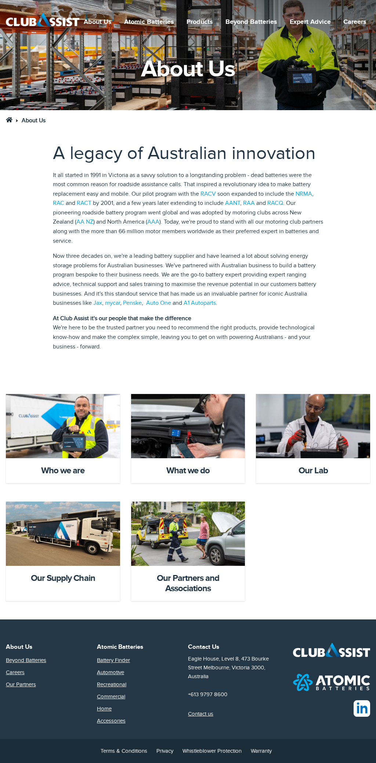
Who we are (62, 470)
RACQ (275, 203)
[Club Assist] (42, 22)
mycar (112, 303)
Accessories (111, 720)
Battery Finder (113, 660)
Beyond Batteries (251, 22)
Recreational (111, 684)
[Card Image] (63, 426)
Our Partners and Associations (188, 583)
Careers (354, 22)
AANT (232, 203)
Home (104, 708)
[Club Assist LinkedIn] (362, 708)
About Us (98, 22)
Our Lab (313, 470)
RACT (84, 203)
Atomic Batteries (149, 22)
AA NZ (84, 221)
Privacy (164, 751)
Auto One (158, 303)
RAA (249, 203)
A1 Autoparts (200, 303)
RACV (208, 194)
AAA (153, 221)
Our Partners (21, 684)
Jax (97, 303)
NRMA (304, 194)
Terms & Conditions (124, 751)
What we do (188, 470)
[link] (9, 120)
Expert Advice (310, 22)
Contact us (200, 713)
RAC (58, 203)
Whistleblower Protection (212, 751)
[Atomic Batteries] (331, 682)
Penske (132, 303)
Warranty (261, 751)
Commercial (111, 696)
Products (200, 22)
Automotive (110, 672)
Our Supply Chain (63, 578)
